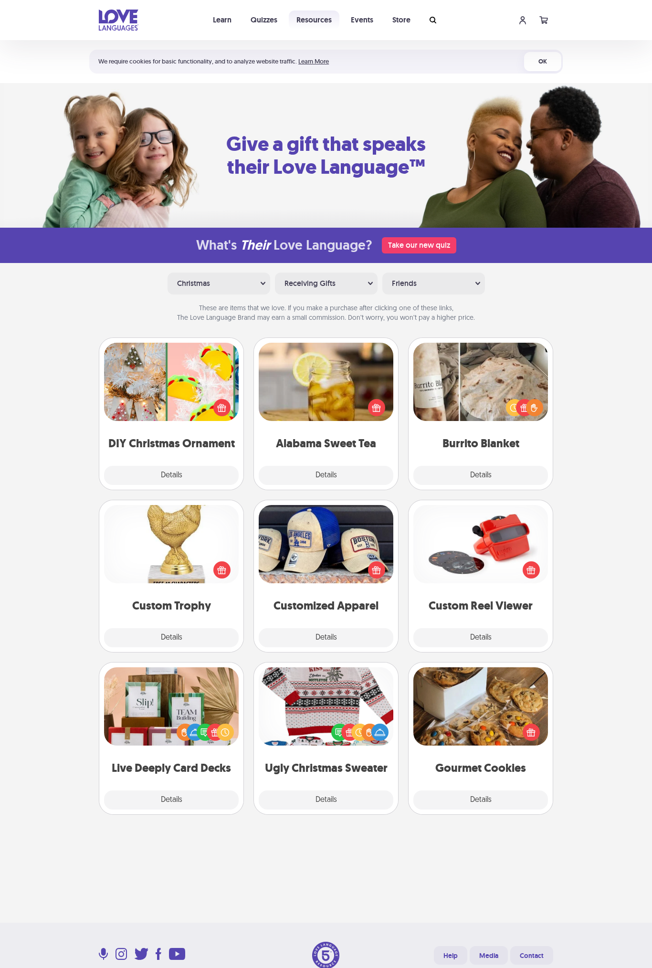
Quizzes (264, 20)
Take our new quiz (419, 245)
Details (171, 475)
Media (488, 955)
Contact (532, 955)
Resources (314, 20)
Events (362, 20)
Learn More (313, 61)
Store (401, 20)
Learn (222, 20)
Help (450, 955)
